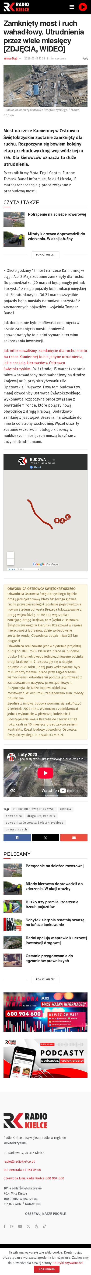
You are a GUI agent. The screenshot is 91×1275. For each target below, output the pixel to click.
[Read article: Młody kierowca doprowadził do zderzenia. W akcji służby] (14, 239)
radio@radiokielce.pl (19, 1162)
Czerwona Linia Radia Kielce (24, 1178)
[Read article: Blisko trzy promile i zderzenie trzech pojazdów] (13, 906)
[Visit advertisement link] (46, 1012)
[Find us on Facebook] (5, 1226)
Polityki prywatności (67, 1263)
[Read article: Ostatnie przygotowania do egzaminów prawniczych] (13, 960)
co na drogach (16, 829)
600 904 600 (55, 1178)
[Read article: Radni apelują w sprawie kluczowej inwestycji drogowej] (13, 942)
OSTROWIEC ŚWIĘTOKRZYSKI (34, 809)
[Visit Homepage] (18, 7)
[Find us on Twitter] (28, 1226)
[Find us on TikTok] (44, 1226)
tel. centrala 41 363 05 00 (22, 1170)
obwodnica (14, 816)
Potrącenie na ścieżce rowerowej (57, 214)
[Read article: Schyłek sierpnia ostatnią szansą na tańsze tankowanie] (13, 924)
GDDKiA (65, 809)
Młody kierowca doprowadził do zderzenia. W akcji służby (56, 236)
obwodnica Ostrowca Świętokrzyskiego (35, 822)
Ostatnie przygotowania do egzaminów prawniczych (49, 958)
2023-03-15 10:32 (34, 58)
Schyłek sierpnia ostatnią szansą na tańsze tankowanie (55, 922)
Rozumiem (46, 1269)
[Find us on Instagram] (12, 1226)
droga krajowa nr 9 (41, 816)
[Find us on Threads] (36, 1226)
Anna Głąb (11, 58)
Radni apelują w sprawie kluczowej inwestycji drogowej (56, 940)
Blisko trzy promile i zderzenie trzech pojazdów (52, 904)
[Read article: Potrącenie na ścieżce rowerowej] (14, 219)
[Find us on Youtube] (20, 1226)
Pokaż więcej (45, 254)
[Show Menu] (72, 7)
